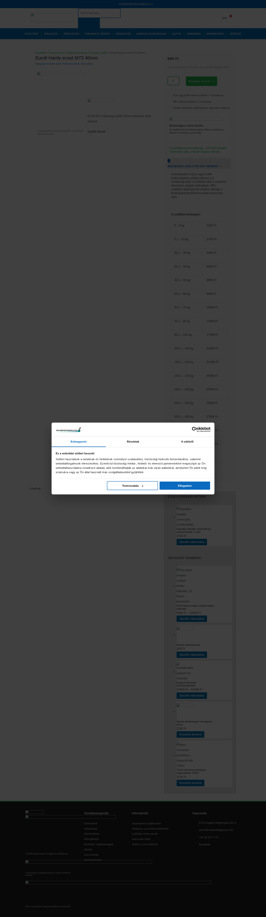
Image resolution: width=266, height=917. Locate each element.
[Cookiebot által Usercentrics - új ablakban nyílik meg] (194, 429)
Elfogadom (185, 485)
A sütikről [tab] (187, 441)
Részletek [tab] (133, 441)
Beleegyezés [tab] (79, 441)
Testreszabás (130, 485)
